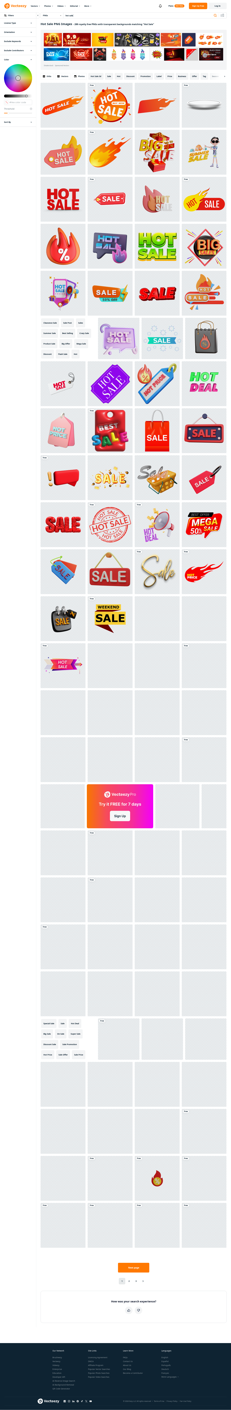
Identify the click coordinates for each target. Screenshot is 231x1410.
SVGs (49, 76)
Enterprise (57, 1369)
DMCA (91, 1361)
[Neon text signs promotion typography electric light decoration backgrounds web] (63, 806)
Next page (133, 1267)
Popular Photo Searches (98, 1373)
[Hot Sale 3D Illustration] (204, 293)
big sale (47, 1034)
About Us (127, 1365)
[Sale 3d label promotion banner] (157, 293)
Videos (60, 6)
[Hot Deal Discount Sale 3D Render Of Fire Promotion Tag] (214, 806)
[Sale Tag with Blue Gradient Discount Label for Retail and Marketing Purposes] (157, 759)
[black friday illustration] (63, 852)
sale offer (63, 1054)
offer (194, 76)
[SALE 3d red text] (157, 993)
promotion (146, 76)
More (86, 6)
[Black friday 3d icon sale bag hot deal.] (205, 338)
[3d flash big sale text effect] (157, 152)
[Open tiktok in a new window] (82, 1401)
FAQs (125, 1357)
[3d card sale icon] (205, 1039)
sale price (78, 1054)
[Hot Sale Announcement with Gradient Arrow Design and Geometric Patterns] (63, 665)
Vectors (34, 6)
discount (130, 76)
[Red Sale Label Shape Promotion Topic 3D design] (63, 477)
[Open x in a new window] (86, 1401)
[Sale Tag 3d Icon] (204, 1084)
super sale (75, 1034)
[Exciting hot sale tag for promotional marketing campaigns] (63, 383)
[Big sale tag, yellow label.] (204, 618)
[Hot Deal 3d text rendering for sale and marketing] (204, 383)
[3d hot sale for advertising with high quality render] (118, 338)
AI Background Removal (63, 1384)
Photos (47, 6)
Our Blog (127, 1369)
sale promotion (69, 1044)
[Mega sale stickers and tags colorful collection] (204, 524)
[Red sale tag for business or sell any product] (157, 712)
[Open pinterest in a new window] (78, 1401)
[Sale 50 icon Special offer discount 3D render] (110, 293)
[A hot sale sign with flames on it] (63, 1225)
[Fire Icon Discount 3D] (63, 246)
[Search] (215, 15)
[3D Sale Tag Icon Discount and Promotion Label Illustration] (177, 806)
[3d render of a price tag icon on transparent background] (63, 430)
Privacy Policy (172, 1401)
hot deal (75, 1023)
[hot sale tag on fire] (110, 105)
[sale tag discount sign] (157, 852)
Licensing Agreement (97, 1357)
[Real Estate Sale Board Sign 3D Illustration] (110, 571)
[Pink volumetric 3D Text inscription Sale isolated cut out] (110, 759)
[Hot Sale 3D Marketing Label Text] (157, 246)
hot (118, 76)
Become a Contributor (133, 1373)
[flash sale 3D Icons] (204, 712)
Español (165, 1361)
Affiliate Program (95, 1365)
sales (80, 323)
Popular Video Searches (98, 1377)
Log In (217, 6)
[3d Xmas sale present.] (204, 993)
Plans (170, 6)
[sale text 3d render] (63, 524)
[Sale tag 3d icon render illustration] (204, 477)
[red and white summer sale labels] (63, 946)
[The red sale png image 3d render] (162, 1039)
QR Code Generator (61, 1388)
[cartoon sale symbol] (204, 899)
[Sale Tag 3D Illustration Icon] (110, 712)
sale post (67, 323)
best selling (67, 333)
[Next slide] (222, 76)
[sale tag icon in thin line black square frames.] (63, 1084)
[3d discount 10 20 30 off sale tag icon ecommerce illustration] (110, 899)
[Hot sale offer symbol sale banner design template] (63, 199)
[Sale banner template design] (204, 946)
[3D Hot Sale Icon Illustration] (63, 152)
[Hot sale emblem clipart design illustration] (204, 199)
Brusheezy (57, 1357)
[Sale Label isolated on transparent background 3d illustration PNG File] (110, 1084)
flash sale (62, 354)
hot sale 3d (96, 76)
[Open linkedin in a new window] (73, 1401)
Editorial (74, 6)
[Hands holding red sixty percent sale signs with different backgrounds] (110, 946)
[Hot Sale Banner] (110, 383)
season (215, 76)
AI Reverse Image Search (63, 1381)
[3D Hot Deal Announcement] (157, 524)
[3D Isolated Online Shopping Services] (157, 1178)
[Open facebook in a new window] (65, 1401)
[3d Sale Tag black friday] (157, 1084)
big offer (66, 343)
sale (109, 76)
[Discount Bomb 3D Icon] (63, 993)
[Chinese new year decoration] (204, 1131)
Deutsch (165, 1369)
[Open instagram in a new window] (69, 1401)
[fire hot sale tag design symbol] (157, 105)
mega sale (81, 343)
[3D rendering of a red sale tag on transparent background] (63, 759)
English (164, 1357)
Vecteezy (56, 1361)
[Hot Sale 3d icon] (110, 246)
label (159, 76)
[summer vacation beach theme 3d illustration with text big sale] (204, 1178)
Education (56, 1373)
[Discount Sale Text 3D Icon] (204, 246)
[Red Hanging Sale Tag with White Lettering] (157, 899)
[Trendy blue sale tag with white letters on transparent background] (204, 665)
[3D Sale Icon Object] (110, 665)
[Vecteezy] (15, 6)
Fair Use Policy (185, 1401)
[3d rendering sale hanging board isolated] (204, 430)
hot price (47, 1054)
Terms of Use (159, 1401)
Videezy (55, 1365)
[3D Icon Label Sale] (204, 759)
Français (165, 1373)
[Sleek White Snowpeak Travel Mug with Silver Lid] (118, 1039)
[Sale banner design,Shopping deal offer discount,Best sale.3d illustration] (110, 430)
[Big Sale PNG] (157, 1131)
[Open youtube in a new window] (91, 1401)
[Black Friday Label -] (110, 1178)
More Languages (169, 1377)
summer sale (49, 333)
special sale (48, 1023)
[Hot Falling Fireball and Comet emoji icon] (110, 152)
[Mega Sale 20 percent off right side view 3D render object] (204, 1225)
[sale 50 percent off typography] (157, 946)
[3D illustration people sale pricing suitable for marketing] (157, 665)
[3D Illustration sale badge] (63, 571)
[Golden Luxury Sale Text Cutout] (157, 571)
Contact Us (128, 1361)
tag (204, 76)
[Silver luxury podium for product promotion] (204, 105)
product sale (49, 343)
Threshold (9, 108)
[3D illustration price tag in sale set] (157, 1225)
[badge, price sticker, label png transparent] (110, 852)
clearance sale (50, 323)
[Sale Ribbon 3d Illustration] (63, 1131)
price (169, 76)
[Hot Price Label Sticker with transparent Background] (204, 571)
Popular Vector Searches (99, 1369)
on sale (60, 1034)
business (182, 76)
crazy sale (84, 333)
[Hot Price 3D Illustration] (157, 383)
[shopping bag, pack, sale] (157, 430)
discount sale (49, 1044)
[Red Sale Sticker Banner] (63, 899)
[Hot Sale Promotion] (157, 199)
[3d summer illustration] (204, 152)
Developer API (58, 1377)
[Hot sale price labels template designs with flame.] (63, 105)
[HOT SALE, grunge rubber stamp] (110, 524)
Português (166, 1365)
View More (211, 54)
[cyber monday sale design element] (162, 338)
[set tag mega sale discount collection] (157, 618)
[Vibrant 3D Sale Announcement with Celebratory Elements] (110, 477)
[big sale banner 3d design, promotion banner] (63, 712)
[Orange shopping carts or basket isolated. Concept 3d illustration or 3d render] (157, 477)
